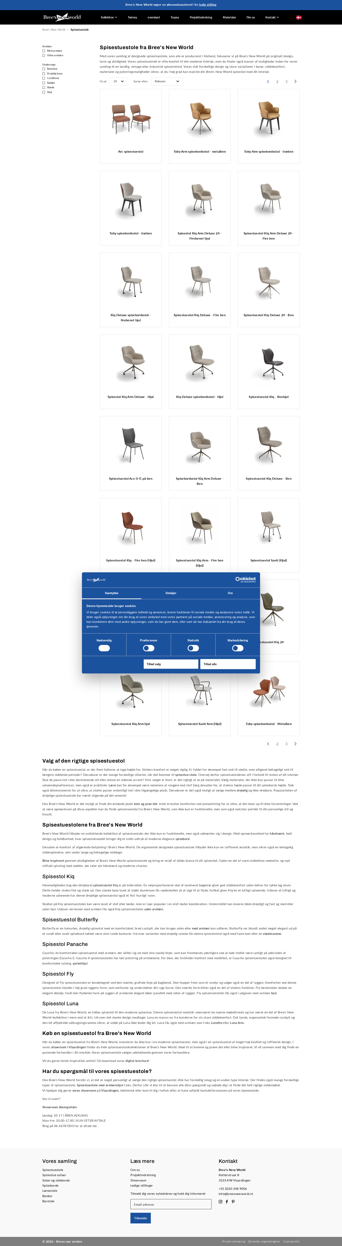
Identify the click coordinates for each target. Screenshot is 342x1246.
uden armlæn (153, 909)
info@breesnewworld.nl (236, 1194)
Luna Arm (237, 1022)
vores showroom (84, 1090)
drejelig (242, 790)
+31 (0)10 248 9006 (233, 1188)
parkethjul (80, 963)
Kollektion (107, 17)
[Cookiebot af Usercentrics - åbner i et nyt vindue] (238, 580)
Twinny (132, 17)
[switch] (148, 648)
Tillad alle (210, 664)
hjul (273, 993)
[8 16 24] (118, 81)
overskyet (154, 17)
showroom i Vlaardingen (68, 1047)
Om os (251, 17)
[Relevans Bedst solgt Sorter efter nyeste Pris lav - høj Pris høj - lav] (167, 81)
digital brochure (136, 1060)
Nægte (94, 664)
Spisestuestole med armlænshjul (100, 1085)
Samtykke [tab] (112, 593)
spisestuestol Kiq (105, 885)
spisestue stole (186, 774)
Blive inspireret (53, 860)
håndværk (277, 833)
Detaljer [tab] (171, 593)
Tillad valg (154, 664)
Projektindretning (201, 17)
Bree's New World (53, 29)
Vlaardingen (110, 1090)
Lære (112, 785)
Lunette (216, 1022)
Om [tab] (230, 593)
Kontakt (270, 17)
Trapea (175, 17)
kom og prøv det (146, 804)
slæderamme (272, 933)
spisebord (183, 839)
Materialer (229, 17)
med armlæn (201, 928)
